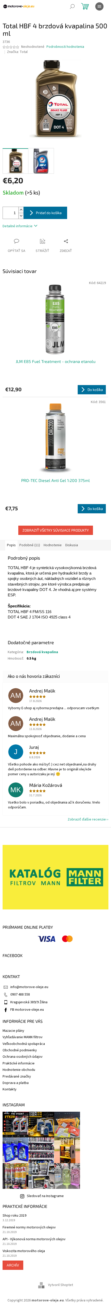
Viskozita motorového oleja (24, 1251)
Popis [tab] (11, 545)
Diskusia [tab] (71, 545)
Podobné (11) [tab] (29, 545)
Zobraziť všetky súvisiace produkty (55, 530)
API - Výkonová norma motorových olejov (34, 1239)
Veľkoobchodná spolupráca (24, 1043)
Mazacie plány (13, 1030)
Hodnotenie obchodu (19, 1069)
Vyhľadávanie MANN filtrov (23, 1037)
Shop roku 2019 (14, 1215)
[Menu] (99, 6)
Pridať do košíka (49, 213)
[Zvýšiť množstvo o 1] (20, 210)
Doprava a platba (16, 1083)
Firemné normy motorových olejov (29, 1227)
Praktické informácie (19, 1063)
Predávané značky (17, 1076)
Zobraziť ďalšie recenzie (87, 819)
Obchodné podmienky (20, 1050)
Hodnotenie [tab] (53, 545)
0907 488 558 (20, 994)
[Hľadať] (72, 6)
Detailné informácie (18, 226)
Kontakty (10, 1089)
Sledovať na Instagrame (45, 1196)
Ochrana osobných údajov (23, 1056)
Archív (13, 1265)
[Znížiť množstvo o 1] (20, 216)
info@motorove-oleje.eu (29, 987)
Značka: (17, 51)
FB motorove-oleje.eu (27, 1009)
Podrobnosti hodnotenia (65, 46)
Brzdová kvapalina (42, 652)
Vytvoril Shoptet (60, 1285)
